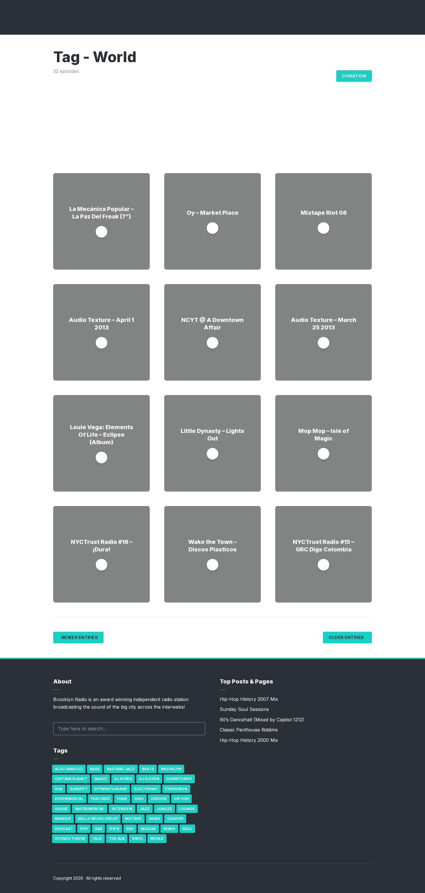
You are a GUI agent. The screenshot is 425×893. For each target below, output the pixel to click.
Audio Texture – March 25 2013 (323, 323)
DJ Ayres (123, 779)
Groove (159, 798)
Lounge (187, 809)
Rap (130, 829)
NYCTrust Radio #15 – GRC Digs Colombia (323, 545)
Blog (325, 76)
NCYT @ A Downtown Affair (212, 323)
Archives (296, 76)
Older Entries (346, 637)
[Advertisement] (212, 118)
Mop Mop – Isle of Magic (323, 434)
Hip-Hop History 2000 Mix (249, 740)
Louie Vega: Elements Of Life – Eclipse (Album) (101, 435)
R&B (98, 829)
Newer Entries (79, 637)
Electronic (146, 789)
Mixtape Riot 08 (324, 212)
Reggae (148, 829)
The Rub (117, 838)
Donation (354, 75)
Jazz (145, 809)
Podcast (64, 829)
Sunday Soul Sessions (244, 709)
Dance (100, 779)
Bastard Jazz (121, 769)
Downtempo (179, 779)
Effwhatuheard (111, 789)
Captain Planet (71, 779)
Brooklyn (171, 769)
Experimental (69, 798)
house (61, 809)
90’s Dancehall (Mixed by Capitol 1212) (262, 719)
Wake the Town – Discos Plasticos (212, 545)
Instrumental (89, 809)
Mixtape (133, 818)
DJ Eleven (149, 779)
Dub (58, 789)
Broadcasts (258, 76)
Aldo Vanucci (69, 769)
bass (94, 769)
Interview (122, 809)
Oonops (175, 818)
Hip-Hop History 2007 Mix (249, 699)
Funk (122, 798)
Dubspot (78, 789)
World (157, 838)
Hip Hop (181, 798)
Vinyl (137, 838)
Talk (97, 838)
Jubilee (164, 809)
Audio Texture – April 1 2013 (101, 323)
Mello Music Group (98, 818)
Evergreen (176, 789)
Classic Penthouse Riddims (249, 730)
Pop (84, 829)
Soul (187, 829)
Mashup (63, 818)
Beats (148, 769)
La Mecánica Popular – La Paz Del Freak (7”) (101, 212)
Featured (100, 798)
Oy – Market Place (213, 212)
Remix (169, 829)
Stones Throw (70, 838)
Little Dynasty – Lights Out (212, 434)
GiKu (139, 798)
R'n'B (114, 829)
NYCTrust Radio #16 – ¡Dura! (101, 545)
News (154, 818)
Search (198, 728)
